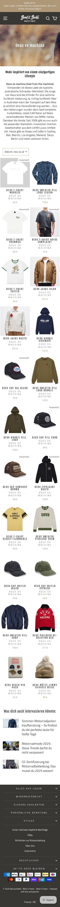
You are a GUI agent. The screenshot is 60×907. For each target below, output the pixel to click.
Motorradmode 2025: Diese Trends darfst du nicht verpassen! (37, 748)
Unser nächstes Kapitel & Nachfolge (30, 830)
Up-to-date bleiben (29, 868)
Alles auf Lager (29, 788)
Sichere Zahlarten (29, 804)
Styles (29, 820)
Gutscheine (30, 851)
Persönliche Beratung (29, 812)
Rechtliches (29, 860)
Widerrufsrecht (29, 796)
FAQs (30, 835)
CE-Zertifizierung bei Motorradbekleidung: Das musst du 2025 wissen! (39, 766)
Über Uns (30, 846)
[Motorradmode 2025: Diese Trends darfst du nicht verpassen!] (11, 746)
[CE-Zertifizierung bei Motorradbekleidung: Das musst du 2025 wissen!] (11, 764)
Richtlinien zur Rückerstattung (30, 840)
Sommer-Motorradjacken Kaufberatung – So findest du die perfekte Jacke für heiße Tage (39, 727)
